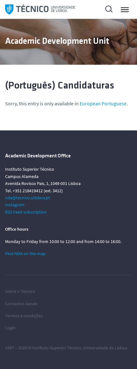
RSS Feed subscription (26, 212)
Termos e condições (24, 316)
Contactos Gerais (21, 303)
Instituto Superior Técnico (56, 348)
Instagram (15, 205)
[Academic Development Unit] (40, 9)
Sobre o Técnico (20, 291)
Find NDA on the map (25, 253)
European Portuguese (103, 103)
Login (10, 328)
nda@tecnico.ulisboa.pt (27, 198)
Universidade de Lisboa (105, 348)
